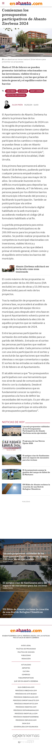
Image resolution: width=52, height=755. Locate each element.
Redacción (26, 659)
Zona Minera (10, 91)
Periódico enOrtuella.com (26, 713)
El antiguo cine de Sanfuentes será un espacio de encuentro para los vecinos (36, 457)
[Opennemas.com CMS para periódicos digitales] (26, 738)
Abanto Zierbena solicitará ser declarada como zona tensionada (32, 269)
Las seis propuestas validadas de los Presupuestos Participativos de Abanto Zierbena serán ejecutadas (36, 429)
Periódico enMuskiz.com (26, 720)
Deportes (26, 668)
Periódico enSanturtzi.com (26, 704)
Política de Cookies (26, 652)
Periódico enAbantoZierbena (26, 717)
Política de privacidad (26, 649)
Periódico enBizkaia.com (26, 690)
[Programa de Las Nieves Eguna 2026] (11, 445)
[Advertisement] (26, 519)
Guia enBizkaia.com (26, 687)
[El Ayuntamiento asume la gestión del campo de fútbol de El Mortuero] (11, 474)
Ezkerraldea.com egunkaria (26, 727)
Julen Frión (17, 105)
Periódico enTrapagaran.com (26, 710)
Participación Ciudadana (16, 95)
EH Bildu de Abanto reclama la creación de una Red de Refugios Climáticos (36, 486)
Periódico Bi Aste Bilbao (26, 694)
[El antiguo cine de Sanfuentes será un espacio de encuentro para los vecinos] (11, 460)
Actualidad (23, 91)
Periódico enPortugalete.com (26, 700)
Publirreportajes (26, 678)
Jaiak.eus (26, 723)
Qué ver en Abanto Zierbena (26, 681)
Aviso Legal (26, 645)
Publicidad (26, 655)
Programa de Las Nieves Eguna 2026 (34, 442)
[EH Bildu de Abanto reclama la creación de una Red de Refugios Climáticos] (11, 489)
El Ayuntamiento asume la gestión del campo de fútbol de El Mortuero (36, 472)
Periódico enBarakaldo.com (26, 697)
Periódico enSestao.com (26, 707)
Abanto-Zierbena (36, 91)
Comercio (26, 675)
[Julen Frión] (6, 104)
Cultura (26, 671)
